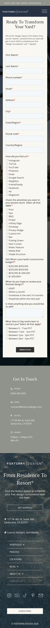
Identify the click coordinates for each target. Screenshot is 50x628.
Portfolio (16, 544)
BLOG (13, 566)
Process (14, 552)
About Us (15, 573)
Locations (16, 559)
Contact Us (16, 581)
